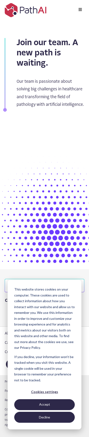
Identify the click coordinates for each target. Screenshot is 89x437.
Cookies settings (44, 392)
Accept (44, 404)
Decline (44, 417)
